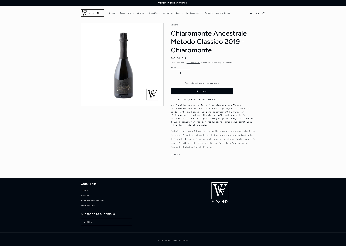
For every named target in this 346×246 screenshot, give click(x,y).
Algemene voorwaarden (92, 200)
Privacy (85, 195)
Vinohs (168, 240)
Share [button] (177, 154)
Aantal (174, 67)
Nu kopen (202, 91)
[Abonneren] (128, 222)
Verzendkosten (193, 62)
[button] (126, 13)
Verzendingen (88, 205)
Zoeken (84, 190)
